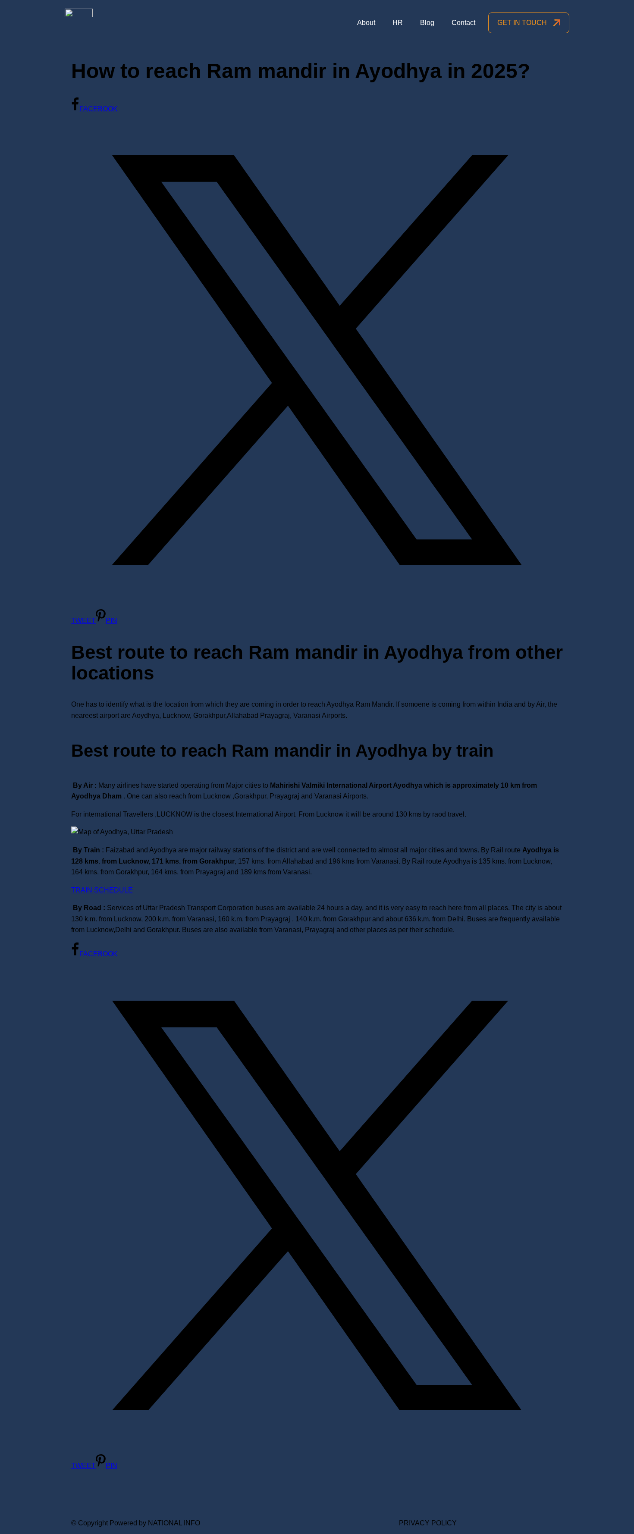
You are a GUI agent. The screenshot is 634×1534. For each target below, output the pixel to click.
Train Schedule (102, 890)
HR (397, 22)
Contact (463, 22)
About (366, 22)
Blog (427, 22)
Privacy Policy (428, 1523)
